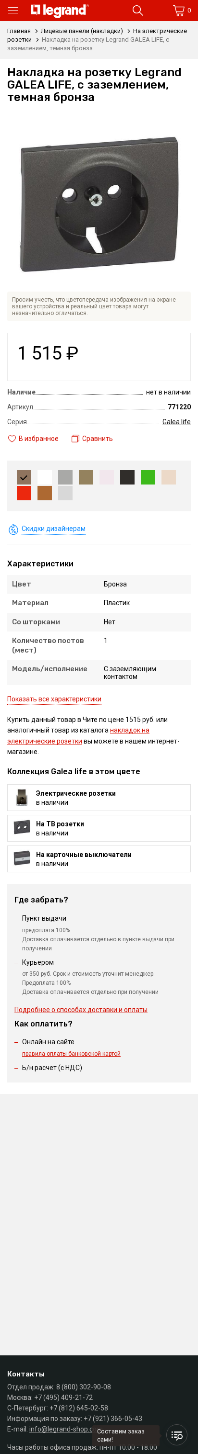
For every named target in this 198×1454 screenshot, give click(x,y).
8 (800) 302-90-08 (83, 1387)
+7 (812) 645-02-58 (79, 1408)
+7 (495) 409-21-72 (63, 1397)
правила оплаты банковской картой (71, 1053)
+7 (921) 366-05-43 (113, 1418)
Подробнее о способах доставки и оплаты (81, 1010)
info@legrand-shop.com (66, 1429)
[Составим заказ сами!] (176, 1434)
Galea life (176, 422)
